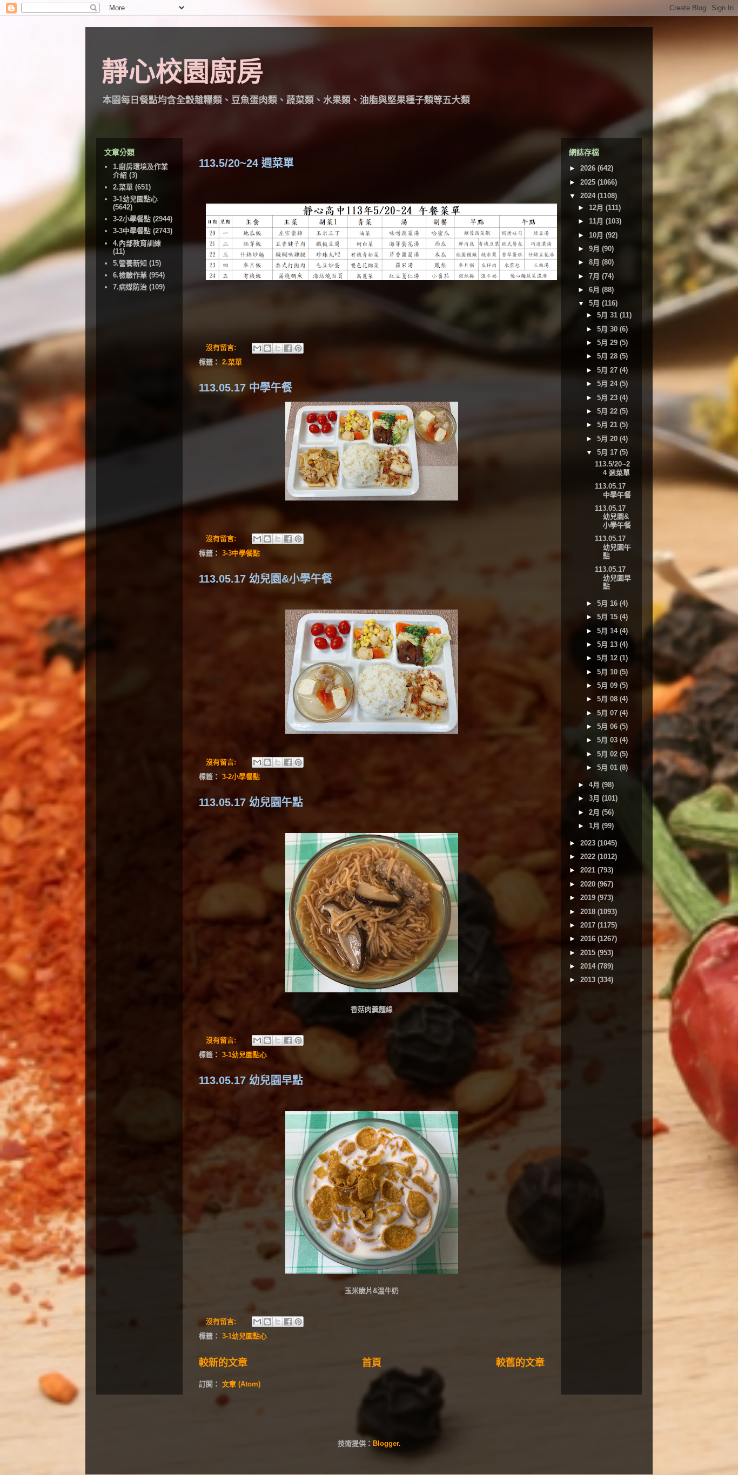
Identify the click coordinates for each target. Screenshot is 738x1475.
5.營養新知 (130, 263)
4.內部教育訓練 (137, 243)
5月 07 (608, 713)
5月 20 (608, 439)
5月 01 (608, 767)
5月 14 (608, 631)
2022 (589, 856)
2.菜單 (232, 362)
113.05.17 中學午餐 (245, 388)
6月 (595, 290)
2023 (589, 843)
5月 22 (608, 411)
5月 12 (608, 658)
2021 (589, 870)
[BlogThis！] (267, 348)
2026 (589, 168)
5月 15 (608, 617)
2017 (589, 925)
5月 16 (608, 603)
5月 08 (608, 699)
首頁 (371, 1362)
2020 (589, 884)
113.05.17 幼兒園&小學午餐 (265, 579)
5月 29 (608, 343)
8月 (595, 262)
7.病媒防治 (130, 287)
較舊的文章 (520, 1362)
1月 (595, 826)
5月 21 (608, 425)
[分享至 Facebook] (288, 348)
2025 (589, 182)
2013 (589, 980)
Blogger (386, 1443)
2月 (595, 812)
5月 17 (608, 452)
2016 (589, 939)
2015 (589, 953)
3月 (595, 798)
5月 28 (608, 356)
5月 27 (608, 370)
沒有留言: (222, 347)
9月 (595, 249)
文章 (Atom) (241, 1384)
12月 (597, 208)
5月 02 (608, 754)
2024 (589, 196)
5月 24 (608, 384)
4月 (595, 785)
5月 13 (608, 644)
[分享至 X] (277, 348)
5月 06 (608, 726)
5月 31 (608, 315)
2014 (589, 966)
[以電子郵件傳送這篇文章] (257, 348)
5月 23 (608, 398)
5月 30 (608, 329)
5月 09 (608, 685)
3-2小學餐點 (241, 777)
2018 (589, 912)
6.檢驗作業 (130, 275)
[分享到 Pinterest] (298, 348)
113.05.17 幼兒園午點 (251, 802)
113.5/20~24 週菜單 (246, 163)
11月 (597, 221)
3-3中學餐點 (241, 553)
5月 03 (608, 740)
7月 (595, 276)
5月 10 (608, 672)
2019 (589, 898)
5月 (595, 303)
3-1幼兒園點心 (244, 1055)
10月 (597, 235)
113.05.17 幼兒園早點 (251, 1080)
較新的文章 (223, 1362)
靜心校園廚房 (183, 72)
